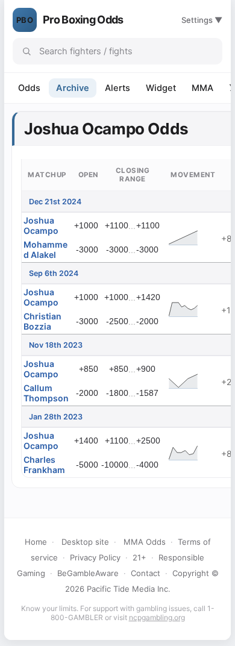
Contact (145, 573)
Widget (161, 88)
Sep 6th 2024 (53, 273)
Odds (29, 88)
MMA (202, 88)
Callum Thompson (46, 393)
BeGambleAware (88, 573)
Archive (72, 88)
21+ (139, 557)
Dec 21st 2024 (55, 201)
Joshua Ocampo (41, 225)
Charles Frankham (44, 464)
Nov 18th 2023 (56, 345)
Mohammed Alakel (45, 249)
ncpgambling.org (157, 617)
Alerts (117, 88)
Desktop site (85, 542)
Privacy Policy (95, 557)
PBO (24, 20)
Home (36, 542)
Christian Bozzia (42, 321)
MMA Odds (145, 542)
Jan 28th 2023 (56, 416)
